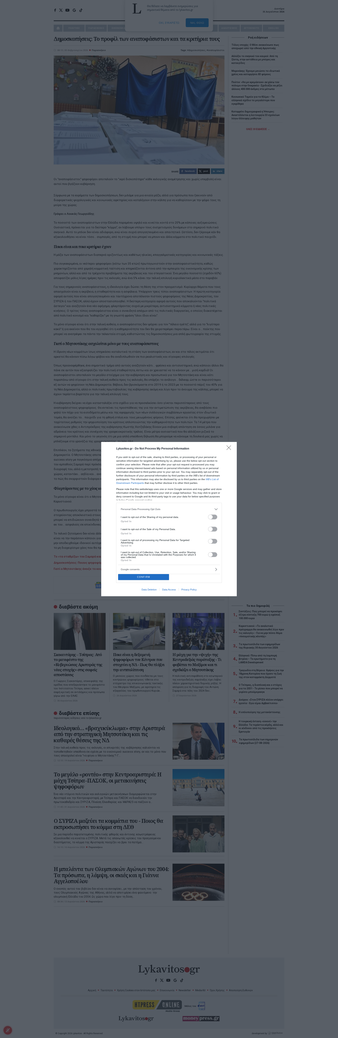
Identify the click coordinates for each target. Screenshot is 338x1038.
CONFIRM (143, 577)
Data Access (169, 589)
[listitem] (169, 509)
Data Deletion (149, 589)
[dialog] (169, 519)
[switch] (212, 517)
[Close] (230, 448)
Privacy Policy (189, 589)
